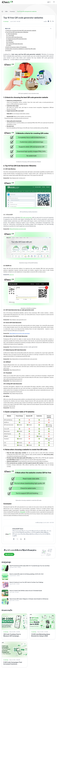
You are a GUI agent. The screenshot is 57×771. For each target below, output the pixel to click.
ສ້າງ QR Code (9, 554)
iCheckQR (22, 512)
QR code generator (26, 217)
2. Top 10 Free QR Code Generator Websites (16, 32)
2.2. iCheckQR (10, 35)
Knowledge (12, 11)
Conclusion (8, 50)
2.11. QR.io (8, 45)
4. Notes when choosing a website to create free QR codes (20, 48)
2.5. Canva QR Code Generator (14, 37)
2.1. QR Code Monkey (11, 34)
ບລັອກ (6, 11)
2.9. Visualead (9, 42)
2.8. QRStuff (9, 40)
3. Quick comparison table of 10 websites (16, 47)
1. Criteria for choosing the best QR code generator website (20, 30)
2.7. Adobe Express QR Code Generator (16, 39)
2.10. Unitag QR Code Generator (14, 43)
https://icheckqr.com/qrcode (17, 229)
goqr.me (11, 274)
